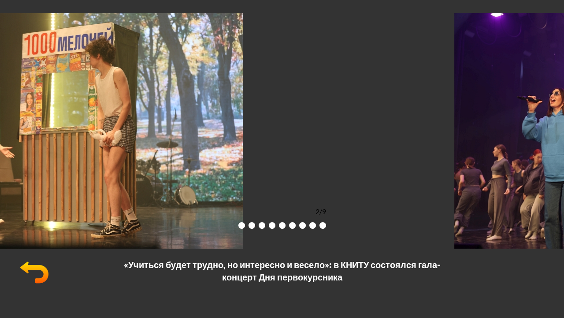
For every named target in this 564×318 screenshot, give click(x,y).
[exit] (34, 284)
